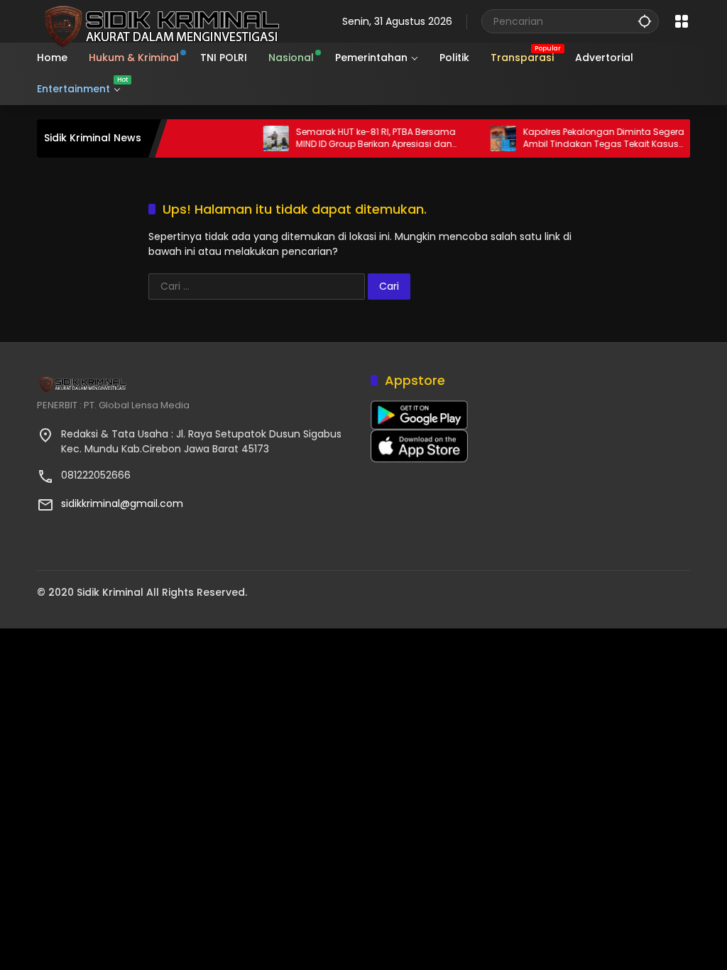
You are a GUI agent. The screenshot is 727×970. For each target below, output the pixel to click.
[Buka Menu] (681, 21)
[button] (644, 21)
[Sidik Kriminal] (159, 20)
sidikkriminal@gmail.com (122, 503)
